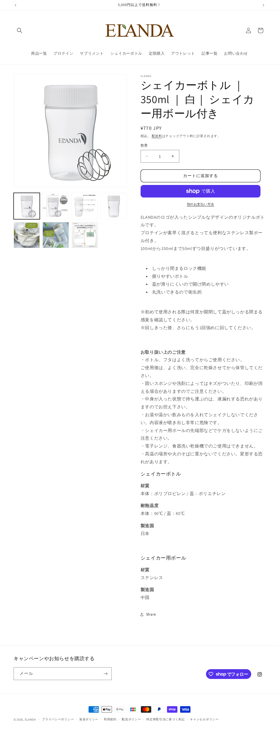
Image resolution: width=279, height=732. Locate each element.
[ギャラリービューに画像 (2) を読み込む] (56, 206)
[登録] (105, 673)
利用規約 (110, 719)
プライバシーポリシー (58, 719)
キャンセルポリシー (204, 719)
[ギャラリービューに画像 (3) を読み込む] (85, 206)
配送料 (157, 136)
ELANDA (30, 719)
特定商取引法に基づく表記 (165, 719)
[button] (20, 30)
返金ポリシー (88, 719)
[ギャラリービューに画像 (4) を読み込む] (114, 206)
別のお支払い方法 (200, 204)
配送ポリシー (131, 719)
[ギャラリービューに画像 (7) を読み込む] (85, 235)
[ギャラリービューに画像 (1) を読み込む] (27, 206)
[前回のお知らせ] (16, 5)
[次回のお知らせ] (263, 5)
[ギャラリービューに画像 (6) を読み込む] (56, 235)
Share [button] (151, 614)
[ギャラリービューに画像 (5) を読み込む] (27, 235)
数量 (144, 145)
